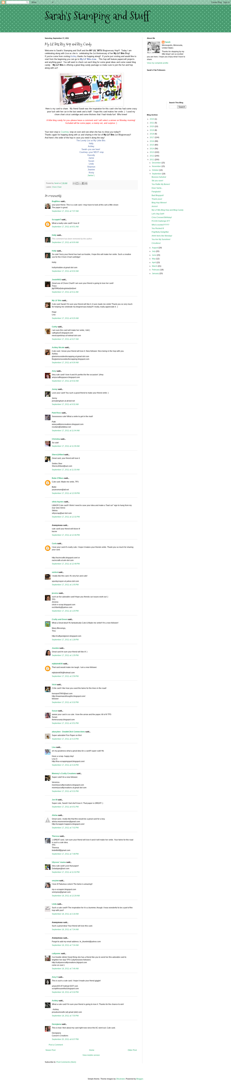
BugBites (56, 201)
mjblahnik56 (57, 664)
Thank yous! (157, 199)
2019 (152, 130)
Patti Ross (56, 413)
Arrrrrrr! (155, 206)
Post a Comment (56, 1045)
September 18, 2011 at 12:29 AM (66, 896)
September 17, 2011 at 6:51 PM (65, 807)
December (156, 163)
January (155, 273)
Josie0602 (56, 280)
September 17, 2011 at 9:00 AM (65, 242)
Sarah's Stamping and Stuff (97, 15)
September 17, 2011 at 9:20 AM (65, 318)
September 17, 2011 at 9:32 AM (65, 381)
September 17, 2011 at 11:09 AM (66, 446)
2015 (152, 145)
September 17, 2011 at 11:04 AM (66, 430)
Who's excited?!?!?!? (160, 225)
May (154, 259)
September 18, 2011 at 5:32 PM (65, 992)
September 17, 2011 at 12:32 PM (66, 517)
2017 (152, 137)
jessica (55, 593)
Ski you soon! (157, 181)
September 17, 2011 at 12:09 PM (66, 493)
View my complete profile (157, 63)
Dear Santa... (157, 188)
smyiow (55, 881)
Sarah (167, 42)
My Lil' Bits (57, 300)
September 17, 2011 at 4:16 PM (65, 765)
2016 (152, 141)
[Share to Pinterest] (86, 183)
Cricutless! (156, 243)
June (154, 255)
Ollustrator (120, 1079)
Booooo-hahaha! (159, 177)
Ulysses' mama (59, 862)
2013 (152, 152)
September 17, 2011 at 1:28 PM (65, 640)
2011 (152, 160)
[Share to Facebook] (83, 183)
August (155, 248)
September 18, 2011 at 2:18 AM (65, 914)
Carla (54, 543)
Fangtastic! (156, 192)
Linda (54, 904)
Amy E (55, 977)
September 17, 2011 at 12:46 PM (66, 535)
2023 (152, 119)
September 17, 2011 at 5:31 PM (65, 791)
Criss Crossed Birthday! (162, 217)
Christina (56, 439)
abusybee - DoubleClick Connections (68, 732)
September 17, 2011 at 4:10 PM (65, 739)
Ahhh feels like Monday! (162, 236)
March (155, 266)
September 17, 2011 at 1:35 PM (65, 655)
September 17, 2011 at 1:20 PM (65, 611)
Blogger (139, 1079)
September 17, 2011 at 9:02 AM (65, 271)
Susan (55, 711)
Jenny (54, 389)
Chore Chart (56, 187)
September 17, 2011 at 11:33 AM (66, 470)
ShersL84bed (58, 455)
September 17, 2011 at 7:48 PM (65, 854)
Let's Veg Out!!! (158, 214)
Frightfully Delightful (160, 232)
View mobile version (91, 1055)
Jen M (54, 800)
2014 (152, 149)
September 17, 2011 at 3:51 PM (65, 723)
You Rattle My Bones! (161, 184)
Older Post (132, 1050)
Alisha (55, 815)
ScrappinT (56, 220)
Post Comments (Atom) (66, 1062)
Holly (54, 235)
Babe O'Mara (57, 478)
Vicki (54, 684)
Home (91, 1050)
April (154, 262)
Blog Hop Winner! (159, 203)
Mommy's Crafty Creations (64, 773)
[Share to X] (80, 183)
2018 (152, 134)
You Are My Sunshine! (161, 239)
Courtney (65, 132)
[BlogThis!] (77, 183)
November (156, 166)
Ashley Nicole (58, 347)
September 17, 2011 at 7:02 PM (65, 828)
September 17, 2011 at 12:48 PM (66, 564)
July (154, 251)
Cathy (54, 327)
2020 (152, 126)
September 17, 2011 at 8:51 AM (65, 227)
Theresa (55, 836)
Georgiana (56, 1024)
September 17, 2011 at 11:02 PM (66, 872)
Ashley (55, 1001)
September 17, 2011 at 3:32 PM (65, 702)
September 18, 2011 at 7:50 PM (65, 1016)
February (156, 270)
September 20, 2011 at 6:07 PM (65, 1039)
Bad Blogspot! (158, 195)
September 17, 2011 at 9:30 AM (65, 362)
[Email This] (74, 183)
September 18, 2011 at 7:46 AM (65, 968)
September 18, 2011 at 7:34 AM (65, 929)
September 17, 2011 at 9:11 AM (65, 292)
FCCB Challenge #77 (161, 221)
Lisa (54, 747)
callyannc (56, 953)
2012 (152, 156)
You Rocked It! (158, 228)
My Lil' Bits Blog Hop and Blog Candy (167, 210)
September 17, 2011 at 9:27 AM (65, 339)
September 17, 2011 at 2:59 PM (65, 676)
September (157, 174)
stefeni (55, 572)
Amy (54, 371)
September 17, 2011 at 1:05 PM (65, 585)
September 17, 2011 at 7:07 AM (65, 211)
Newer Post (50, 1050)
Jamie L (91, 175)
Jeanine (55, 648)
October (155, 170)
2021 (152, 123)
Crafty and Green (59, 619)
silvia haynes (58, 502)
